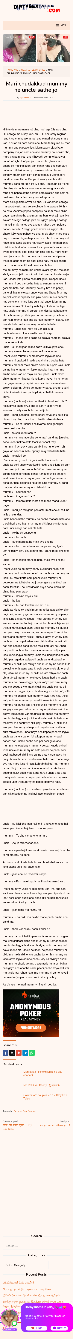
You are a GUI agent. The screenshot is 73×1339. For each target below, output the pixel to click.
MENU (64, 25)
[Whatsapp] (32, 1053)
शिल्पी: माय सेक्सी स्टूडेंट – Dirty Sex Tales (17, 1125)
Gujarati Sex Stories (25, 1111)
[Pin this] (19, 1053)
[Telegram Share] (25, 1053)
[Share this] (5, 1053)
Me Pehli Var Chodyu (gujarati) (41, 1085)
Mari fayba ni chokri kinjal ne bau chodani (42, 1073)
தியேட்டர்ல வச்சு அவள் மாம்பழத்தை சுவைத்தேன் (31, 1295)
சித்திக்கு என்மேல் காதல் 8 (18, 1282)
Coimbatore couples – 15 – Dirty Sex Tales (45, 1096)
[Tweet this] (12, 1053)
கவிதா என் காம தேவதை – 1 (55, 1123)
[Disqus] (36, 1186)
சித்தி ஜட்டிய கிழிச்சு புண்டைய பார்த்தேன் (27, 1289)
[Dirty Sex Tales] (36, 8)
